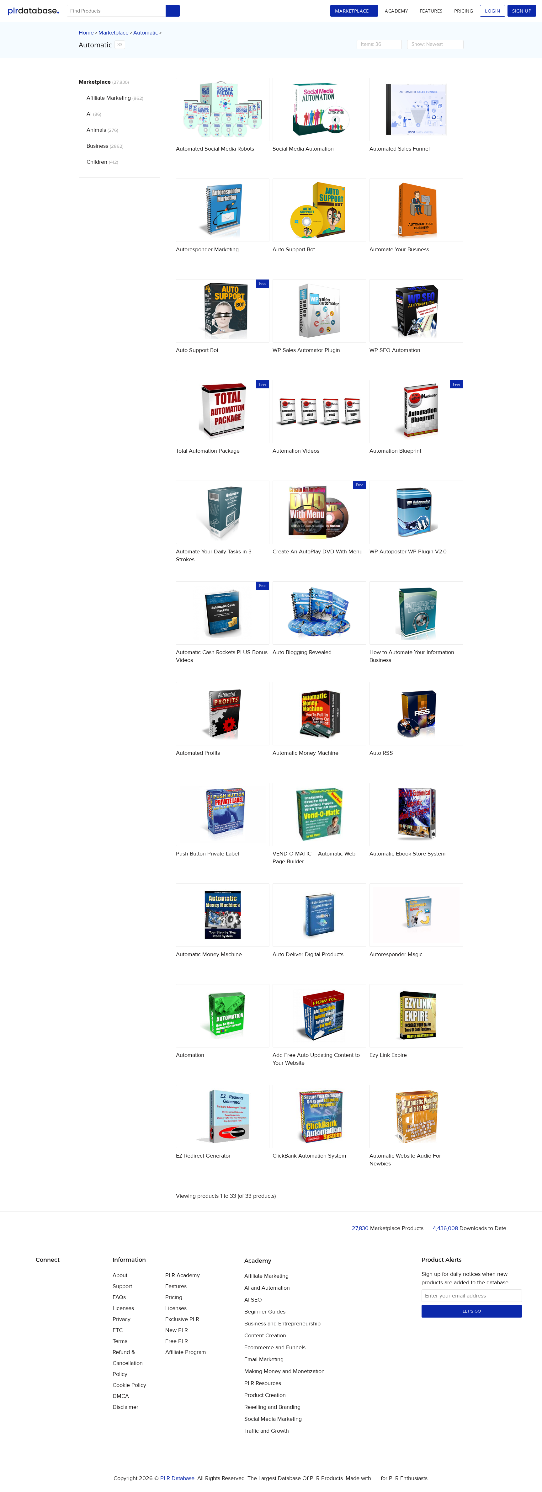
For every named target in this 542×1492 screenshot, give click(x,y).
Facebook (41, 1276)
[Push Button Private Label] (223, 814)
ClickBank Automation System (309, 1155)
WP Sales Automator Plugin (306, 350)
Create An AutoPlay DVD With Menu (318, 551)
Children (102, 162)
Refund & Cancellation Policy (128, 1363)
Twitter (56, 1276)
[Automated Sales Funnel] (416, 109)
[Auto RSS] (416, 713)
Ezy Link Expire (388, 1055)
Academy (396, 11)
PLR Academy (182, 1275)
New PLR (176, 1330)
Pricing (463, 11)
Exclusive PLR (182, 1319)
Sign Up (522, 11)
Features (431, 11)
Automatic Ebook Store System (407, 853)
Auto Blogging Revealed (302, 652)
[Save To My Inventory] (259, 131)
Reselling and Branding (272, 1407)
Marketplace (113, 32)
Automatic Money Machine (305, 753)
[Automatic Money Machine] (319, 713)
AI (94, 114)
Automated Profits (198, 753)
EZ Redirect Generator (203, 1155)
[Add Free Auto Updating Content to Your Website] (319, 1016)
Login (492, 11)
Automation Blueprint (395, 451)
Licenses (123, 1308)
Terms (120, 1341)
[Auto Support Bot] (319, 210)
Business (105, 146)
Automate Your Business (399, 249)
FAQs (119, 1297)
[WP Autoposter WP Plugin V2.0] (416, 512)
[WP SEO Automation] (416, 311)
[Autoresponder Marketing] (223, 210)
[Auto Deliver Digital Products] (319, 915)
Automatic (145, 32)
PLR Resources (262, 1383)
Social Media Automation (303, 148)
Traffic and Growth (266, 1431)
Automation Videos (296, 451)
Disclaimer (125, 1407)
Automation (190, 1055)
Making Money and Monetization (284, 1371)
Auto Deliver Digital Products (308, 954)
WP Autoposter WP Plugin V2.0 (408, 551)
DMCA (121, 1396)
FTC (118, 1330)
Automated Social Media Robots (215, 148)
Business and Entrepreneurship (282, 1323)
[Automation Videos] (319, 411)
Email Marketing (264, 1359)
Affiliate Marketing (115, 98)
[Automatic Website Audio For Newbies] (416, 1116)
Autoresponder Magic (395, 954)
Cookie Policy (129, 1385)
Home (86, 32)
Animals (102, 130)
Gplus (71, 1276)
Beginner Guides (264, 1311)
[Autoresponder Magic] (416, 915)
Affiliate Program (185, 1352)
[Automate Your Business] (416, 210)
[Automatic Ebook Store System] (416, 814)
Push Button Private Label (207, 853)
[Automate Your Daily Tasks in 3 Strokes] (223, 512)
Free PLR (176, 1341)
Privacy (121, 1319)
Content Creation (265, 1335)
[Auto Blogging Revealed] (319, 613)
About (120, 1275)
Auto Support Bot (294, 249)
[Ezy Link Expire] (416, 1016)
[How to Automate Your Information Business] (416, 613)
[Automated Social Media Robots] (223, 109)
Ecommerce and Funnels (275, 1347)
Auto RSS (381, 753)
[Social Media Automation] (319, 109)
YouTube (86, 1276)
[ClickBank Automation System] (319, 1116)
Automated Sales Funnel (399, 148)
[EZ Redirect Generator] (223, 1116)
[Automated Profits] (223, 713)
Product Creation (265, 1395)
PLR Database (33, 11)
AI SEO (253, 1300)
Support (122, 1286)
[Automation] (223, 1016)
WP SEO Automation (394, 350)
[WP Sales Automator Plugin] (319, 311)
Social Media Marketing (273, 1419)
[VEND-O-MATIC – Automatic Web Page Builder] (319, 814)
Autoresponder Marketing (207, 249)
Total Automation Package (208, 451)
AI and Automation (267, 1288)
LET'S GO (472, 1311)
